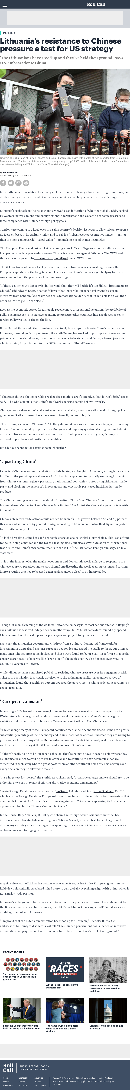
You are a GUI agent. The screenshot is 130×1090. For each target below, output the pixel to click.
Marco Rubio (52, 740)
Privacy (22, 1081)
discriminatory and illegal (51, 258)
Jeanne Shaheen (103, 791)
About (5, 1078)
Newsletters (8, 1085)
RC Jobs (38, 1081)
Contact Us (24, 1078)
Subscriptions (40, 1085)
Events (6, 1081)
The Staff (23, 1085)
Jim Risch (61, 791)
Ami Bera (30, 815)
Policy (9, 33)
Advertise (39, 1078)
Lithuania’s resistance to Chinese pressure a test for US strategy (61, 44)
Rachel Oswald (10, 172)
